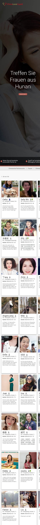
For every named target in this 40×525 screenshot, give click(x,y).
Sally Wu (25, 199)
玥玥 (23, 355)
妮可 (23, 432)
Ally (22, 238)
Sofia (5, 354)
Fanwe (5, 510)
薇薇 (5, 432)
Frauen (30, 168)
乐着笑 (6, 238)
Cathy (5, 199)
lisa (22, 393)
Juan (5, 393)
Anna (23, 277)
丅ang (5, 277)
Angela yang (8, 316)
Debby (5, 471)
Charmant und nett (26, 516)
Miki (23, 316)
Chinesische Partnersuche (17, 168)
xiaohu (24, 471)
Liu (22, 510)
